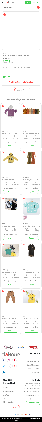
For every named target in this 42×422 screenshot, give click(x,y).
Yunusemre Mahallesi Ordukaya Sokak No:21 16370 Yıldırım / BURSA (32, 386)
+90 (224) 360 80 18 (31, 392)
